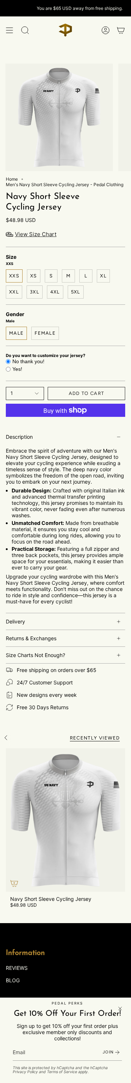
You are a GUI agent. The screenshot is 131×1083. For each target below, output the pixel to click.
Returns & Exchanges (31, 638)
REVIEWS (17, 968)
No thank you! (28, 361)
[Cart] (120, 30)
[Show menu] (9, 30)
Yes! (17, 369)
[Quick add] (14, 883)
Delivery (15, 621)
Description (19, 437)
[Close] (120, 1008)
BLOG (13, 980)
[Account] (105, 30)
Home (12, 179)
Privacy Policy (25, 1071)
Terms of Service (62, 1071)
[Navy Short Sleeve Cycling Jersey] (65, 820)
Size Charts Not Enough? (35, 655)
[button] (25, 30)
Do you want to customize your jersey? (45, 355)
